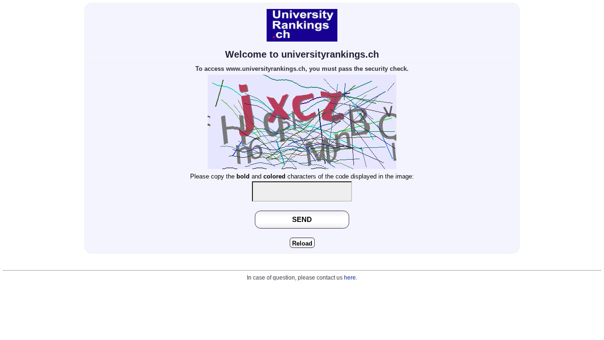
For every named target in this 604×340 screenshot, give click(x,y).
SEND (302, 219)
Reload (302, 243)
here (350, 277)
